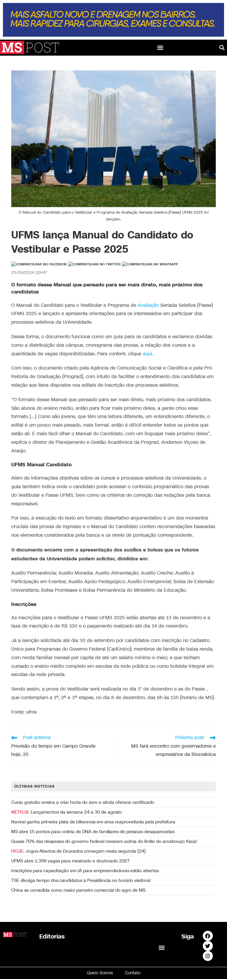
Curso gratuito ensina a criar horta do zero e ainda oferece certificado (82, 802)
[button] (160, 47)
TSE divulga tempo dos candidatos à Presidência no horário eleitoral (80, 880)
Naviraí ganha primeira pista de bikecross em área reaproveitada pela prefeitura (93, 822)
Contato (132, 973)
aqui (147, 354)
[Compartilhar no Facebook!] (39, 264)
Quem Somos (100, 973)
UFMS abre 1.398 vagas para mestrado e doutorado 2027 (70, 861)
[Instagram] (208, 956)
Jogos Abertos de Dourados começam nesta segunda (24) (78, 851)
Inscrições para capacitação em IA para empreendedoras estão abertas (85, 871)
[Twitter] (208, 946)
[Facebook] (208, 936)
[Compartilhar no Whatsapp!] (150, 264)
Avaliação (148, 305)
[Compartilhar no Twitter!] (94, 264)
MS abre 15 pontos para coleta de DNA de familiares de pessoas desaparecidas (92, 832)
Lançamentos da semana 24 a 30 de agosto (66, 812)
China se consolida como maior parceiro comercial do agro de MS (78, 890)
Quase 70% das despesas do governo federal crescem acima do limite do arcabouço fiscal (104, 841)
